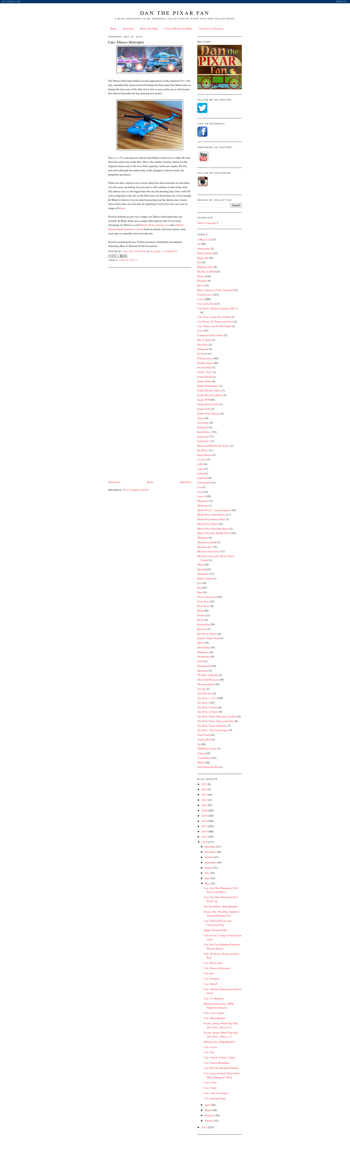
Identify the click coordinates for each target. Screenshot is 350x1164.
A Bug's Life (204, 239)
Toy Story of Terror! (208, 712)
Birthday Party (205, 267)
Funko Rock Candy (208, 404)
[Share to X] (118, 256)
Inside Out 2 (204, 441)
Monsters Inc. (204, 547)
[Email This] (110, 256)
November (211, 852)
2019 (205, 815)
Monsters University (208, 551)
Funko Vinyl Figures (208, 413)
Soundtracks (204, 666)
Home (113, 28)
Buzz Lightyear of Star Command (215, 290)
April (208, 1105)
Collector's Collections (210, 28)
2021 (205, 805)
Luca (200, 492)
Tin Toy (201, 689)
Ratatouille (203, 624)
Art (199, 244)
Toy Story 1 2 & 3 (207, 698)
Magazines (203, 501)
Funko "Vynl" (204, 372)
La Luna (201, 459)
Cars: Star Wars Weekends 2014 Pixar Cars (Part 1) (221, 890)
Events (201, 353)
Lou (199, 487)
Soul (199, 661)
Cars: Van (209, 1052)
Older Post (185, 482)
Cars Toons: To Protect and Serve (215, 321)
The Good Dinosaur (208, 679)
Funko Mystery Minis (209, 390)
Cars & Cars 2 (128, 260)
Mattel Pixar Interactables (211, 519)
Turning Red (204, 739)
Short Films (203, 647)
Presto (200, 620)
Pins (199, 587)
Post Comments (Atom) (135, 490)
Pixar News (203, 601)
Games (201, 418)
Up (199, 744)
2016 (205, 831)
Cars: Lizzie (210, 1047)
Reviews (202, 629)
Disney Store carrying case (154, 225)
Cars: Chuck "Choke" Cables (219, 1057)
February (210, 1115)
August (209, 867)
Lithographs (204, 482)
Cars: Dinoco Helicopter (217, 968)
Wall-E (201, 762)
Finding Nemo (205, 363)
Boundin (202, 280)
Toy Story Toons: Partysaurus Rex (215, 721)
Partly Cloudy (205, 578)
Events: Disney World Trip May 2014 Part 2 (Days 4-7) (221, 1025)
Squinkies (202, 670)
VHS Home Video (207, 748)
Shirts (200, 643)
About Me (128, 28)
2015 (205, 836)
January (209, 1120)
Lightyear (202, 478)
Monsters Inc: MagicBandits (219, 1041)
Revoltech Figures (207, 633)
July (207, 873)
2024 (205, 789)
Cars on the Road (206, 304)
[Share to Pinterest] (125, 256)
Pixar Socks (203, 606)
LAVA (200, 464)
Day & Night (204, 340)
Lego (200, 468)
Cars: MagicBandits (215, 1018)
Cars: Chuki (210, 1088)
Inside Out (203, 436)
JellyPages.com (11, 1)
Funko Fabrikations (208, 386)
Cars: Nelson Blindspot (216, 1063)
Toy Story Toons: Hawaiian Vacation (217, 716)
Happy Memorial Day (215, 930)
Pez (199, 583)
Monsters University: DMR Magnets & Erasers (219, 1006)
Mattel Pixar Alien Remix (211, 514)
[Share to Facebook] (122, 256)
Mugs (200, 564)
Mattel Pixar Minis (207, 524)
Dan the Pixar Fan (175, 12)
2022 (205, 800)
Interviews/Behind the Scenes (213, 445)
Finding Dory (204, 358)
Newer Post (114, 482)
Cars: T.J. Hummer (214, 998)
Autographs (203, 248)
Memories (202, 537)
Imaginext (202, 427)
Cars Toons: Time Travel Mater (214, 317)
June (207, 878)
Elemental (202, 349)
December (210, 846)
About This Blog (149, 28)
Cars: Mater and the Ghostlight (214, 326)
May (207, 883)
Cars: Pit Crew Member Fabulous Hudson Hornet (222, 946)
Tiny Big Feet (204, 693)
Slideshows (203, 652)
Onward (201, 569)
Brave (200, 285)
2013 (205, 1127)
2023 (205, 794)
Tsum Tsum (203, 735)
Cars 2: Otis (210, 1082)
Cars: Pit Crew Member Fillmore (221, 1068)
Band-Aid (202, 258)
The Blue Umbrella (207, 675)
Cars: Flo (209, 973)
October (209, 857)
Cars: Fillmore (211, 978)
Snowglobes (203, 656)
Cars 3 (200, 299)
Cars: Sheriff (210, 984)
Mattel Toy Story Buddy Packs (214, 533)
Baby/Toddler (204, 253)
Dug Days (202, 344)
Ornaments (203, 574)
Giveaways (203, 422)
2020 (205, 810)
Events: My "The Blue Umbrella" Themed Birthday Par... (222, 914)
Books (200, 276)
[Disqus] (149, 321)
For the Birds (204, 367)
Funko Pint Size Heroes (210, 395)
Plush (200, 610)
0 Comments (170, 251)
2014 (205, 842)
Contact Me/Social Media (178, 28)
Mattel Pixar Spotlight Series (213, 528)
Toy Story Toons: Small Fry (212, 725)
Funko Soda (203, 409)
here (123, 208)
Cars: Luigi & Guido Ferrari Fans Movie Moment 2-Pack (222, 1075)
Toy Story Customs (207, 707)
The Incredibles (205, 684)
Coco (200, 330)
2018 (205, 821)
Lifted (200, 473)
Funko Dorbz (204, 381)
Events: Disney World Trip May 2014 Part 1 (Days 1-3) (221, 1034)
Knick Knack (204, 455)
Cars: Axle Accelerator (216, 1093)
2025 (205, 784)
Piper (200, 592)
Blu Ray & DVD (206, 271)
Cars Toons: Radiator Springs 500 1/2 (217, 308)
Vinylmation (204, 758)
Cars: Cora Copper (214, 1013)
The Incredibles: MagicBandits (221, 906)
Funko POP (203, 400)
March (208, 1110)
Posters (201, 615)
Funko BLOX (204, 376)
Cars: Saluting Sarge (215, 1098)
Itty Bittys (202, 450)
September (211, 862)
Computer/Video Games (210, 335)
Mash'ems (202, 505)
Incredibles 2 (204, 432)
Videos (201, 753)
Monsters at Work (207, 542)
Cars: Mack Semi (213, 963)
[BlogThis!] (114, 256)
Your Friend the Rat (208, 767)
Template (341, 1)
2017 (205, 826)
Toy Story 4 (203, 702)
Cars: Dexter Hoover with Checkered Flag (218, 923)
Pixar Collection (206, 597)
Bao (199, 262)
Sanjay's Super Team (208, 638)
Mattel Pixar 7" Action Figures (214, 510)
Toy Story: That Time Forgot (212, 730)
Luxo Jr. (201, 496)
